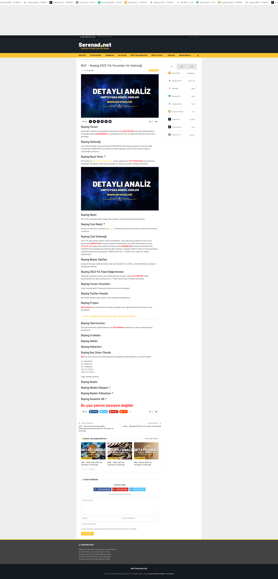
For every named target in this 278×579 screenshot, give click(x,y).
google (111, 229)
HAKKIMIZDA (109, 55)
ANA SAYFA (82, 55)
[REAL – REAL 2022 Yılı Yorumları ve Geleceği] (120, 450)
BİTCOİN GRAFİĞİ (95, 55)
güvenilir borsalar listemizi (103, 161)
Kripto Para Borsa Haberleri (157, 574)
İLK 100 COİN (122, 55)
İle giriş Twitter (139, 489)
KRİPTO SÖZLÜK (156, 55)
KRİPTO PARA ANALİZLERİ (105, 37)
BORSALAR (171, 55)
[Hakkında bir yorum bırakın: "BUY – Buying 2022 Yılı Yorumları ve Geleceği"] (156, 121)
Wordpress (170, 574)
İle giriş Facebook (104, 489)
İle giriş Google (122, 489)
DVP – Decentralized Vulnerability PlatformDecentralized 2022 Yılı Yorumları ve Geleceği (96, 428)
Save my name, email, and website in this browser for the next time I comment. (110, 529)
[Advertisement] (65, 20)
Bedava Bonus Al (185, 55)
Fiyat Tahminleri (154, 70)
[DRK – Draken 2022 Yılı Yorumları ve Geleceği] (146, 450)
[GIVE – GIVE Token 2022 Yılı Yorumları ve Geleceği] (93, 450)
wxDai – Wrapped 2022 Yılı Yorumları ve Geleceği (142, 426)
